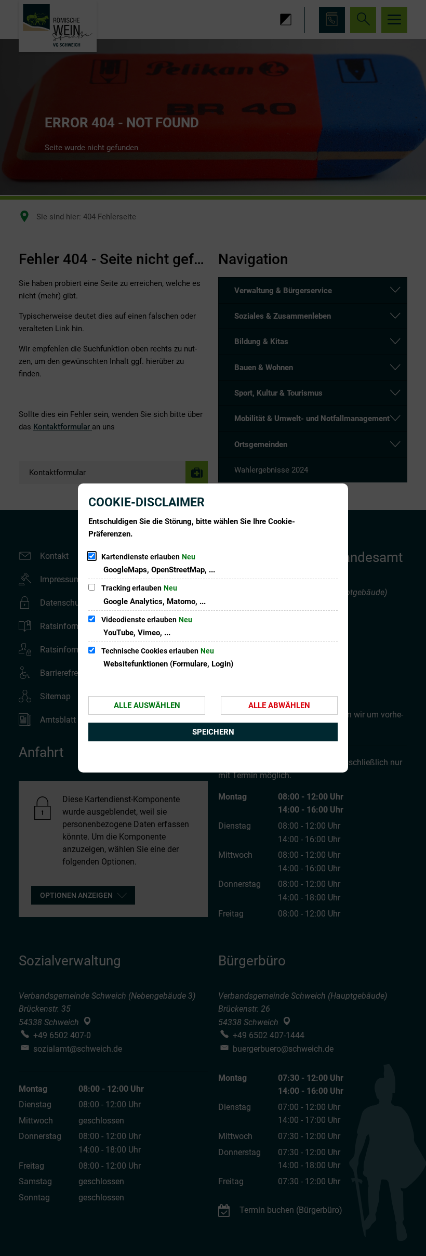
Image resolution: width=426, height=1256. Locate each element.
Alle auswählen (147, 705)
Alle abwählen (279, 705)
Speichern (213, 732)
